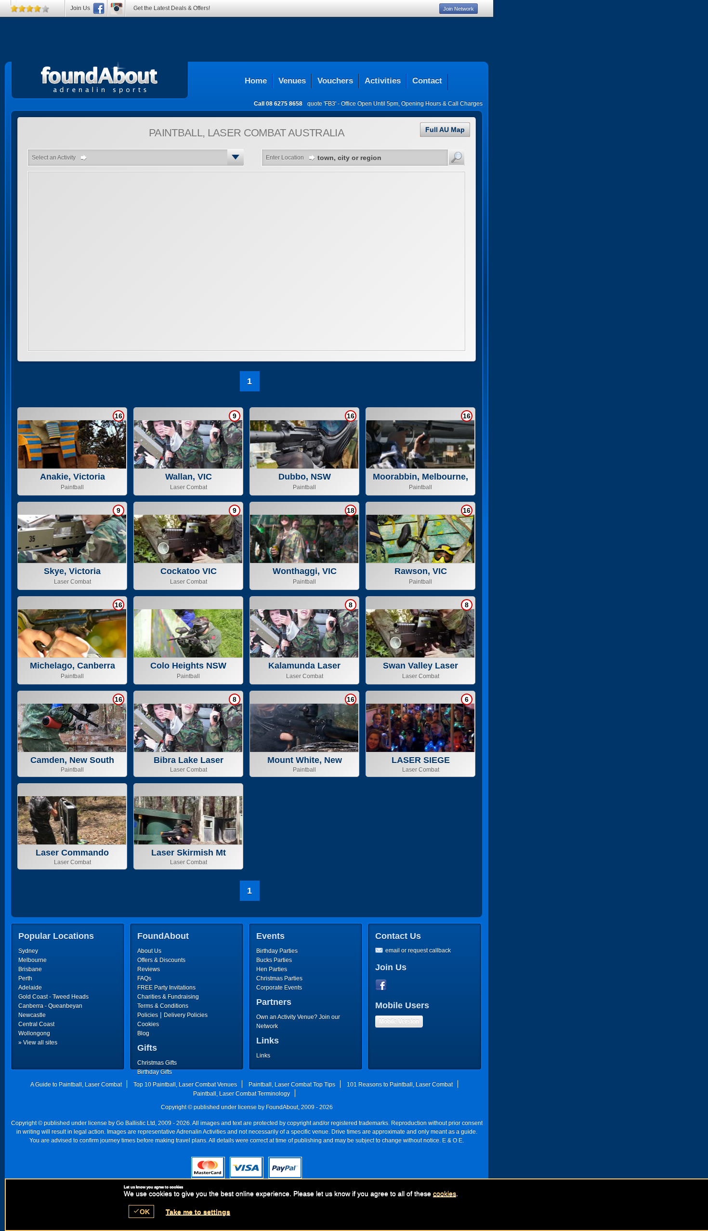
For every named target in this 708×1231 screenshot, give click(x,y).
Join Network (458, 9)
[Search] (456, 157)
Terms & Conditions (162, 1006)
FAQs (144, 978)
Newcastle (32, 1015)
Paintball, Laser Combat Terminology (241, 1093)
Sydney (28, 951)
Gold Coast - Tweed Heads (53, 996)
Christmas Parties (279, 978)
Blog (143, 1033)
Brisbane (30, 969)
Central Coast (36, 1024)
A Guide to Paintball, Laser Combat (76, 1084)
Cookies (148, 1024)
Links (263, 1055)
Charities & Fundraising (168, 996)
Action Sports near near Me (100, 77)
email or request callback (418, 950)
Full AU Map (445, 130)
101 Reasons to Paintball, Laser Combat (400, 1084)
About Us (149, 951)
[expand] (235, 157)
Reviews (148, 969)
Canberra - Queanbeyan (50, 1006)
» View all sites (37, 1042)
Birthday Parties (277, 951)
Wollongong (34, 1033)
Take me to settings (198, 1212)
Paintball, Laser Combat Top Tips (292, 1084)
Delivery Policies (186, 1015)
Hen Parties (271, 969)
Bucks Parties (274, 960)
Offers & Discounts (161, 960)
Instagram (116, 8)
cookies (444, 1193)
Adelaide (30, 987)
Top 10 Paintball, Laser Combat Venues (185, 1084)
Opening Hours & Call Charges (442, 103)
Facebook (383, 985)
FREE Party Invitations (166, 987)
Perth (25, 978)
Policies (147, 1015)
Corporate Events (279, 987)
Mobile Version (399, 1021)
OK (141, 1211)
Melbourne (32, 960)
